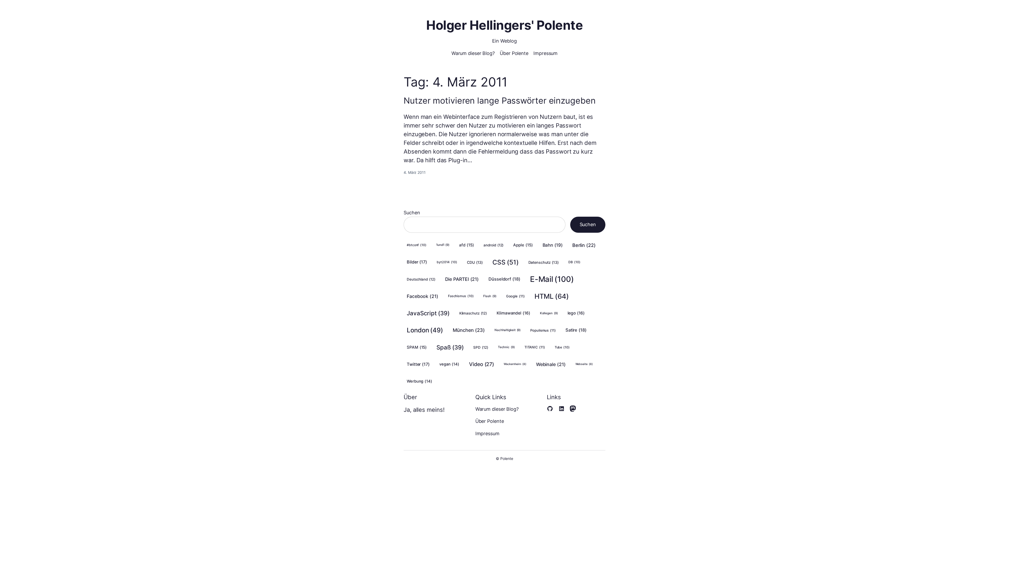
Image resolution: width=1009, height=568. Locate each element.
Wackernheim (515, 364)
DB (574, 262)
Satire (575, 330)
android (493, 245)
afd (466, 244)
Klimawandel (513, 313)
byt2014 (447, 262)
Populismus (543, 330)
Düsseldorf (504, 279)
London (425, 330)
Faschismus (461, 296)
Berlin (584, 245)
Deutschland (421, 279)
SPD (480, 347)
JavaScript (428, 313)
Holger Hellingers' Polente (504, 25)
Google (515, 296)
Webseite (584, 364)
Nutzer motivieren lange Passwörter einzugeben (500, 100)
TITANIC (534, 347)
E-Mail (552, 279)
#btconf (416, 245)
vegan (449, 364)
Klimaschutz (473, 313)
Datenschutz (543, 262)
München (469, 330)
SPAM (417, 347)
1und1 (442, 245)
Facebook (422, 296)
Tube (562, 347)
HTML (551, 296)
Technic (506, 347)
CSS (505, 262)
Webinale (551, 364)
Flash (489, 296)
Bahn (553, 245)
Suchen (412, 212)
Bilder (417, 262)
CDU (475, 262)
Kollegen (549, 313)
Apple (523, 244)
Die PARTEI (462, 279)
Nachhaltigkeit (508, 330)
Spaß (450, 347)
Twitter (418, 364)
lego (576, 313)
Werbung (419, 381)
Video (481, 364)
